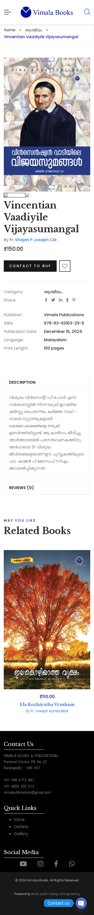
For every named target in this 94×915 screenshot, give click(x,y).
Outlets (21, 827)
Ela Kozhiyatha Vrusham (47, 704)
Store (19, 819)
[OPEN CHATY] (81, 903)
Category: (13, 292)
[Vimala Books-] (47, 12)
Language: (14, 340)
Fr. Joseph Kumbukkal (49, 711)
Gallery (21, 834)
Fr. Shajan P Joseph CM (33, 240)
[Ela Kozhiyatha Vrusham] (47, 619)
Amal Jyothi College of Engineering (55, 894)
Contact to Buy (30, 265)
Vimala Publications (64, 315)
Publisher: (13, 315)
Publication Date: (20, 331)
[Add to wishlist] (64, 266)
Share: (10, 300)
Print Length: (16, 348)
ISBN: (8, 323)
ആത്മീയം (53, 292)
